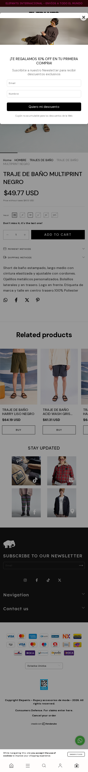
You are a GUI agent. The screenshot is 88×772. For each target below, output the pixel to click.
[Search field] (44, 765)
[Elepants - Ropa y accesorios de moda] (11, 765)
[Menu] (27, 765)
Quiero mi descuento (44, 107)
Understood (76, 754)
